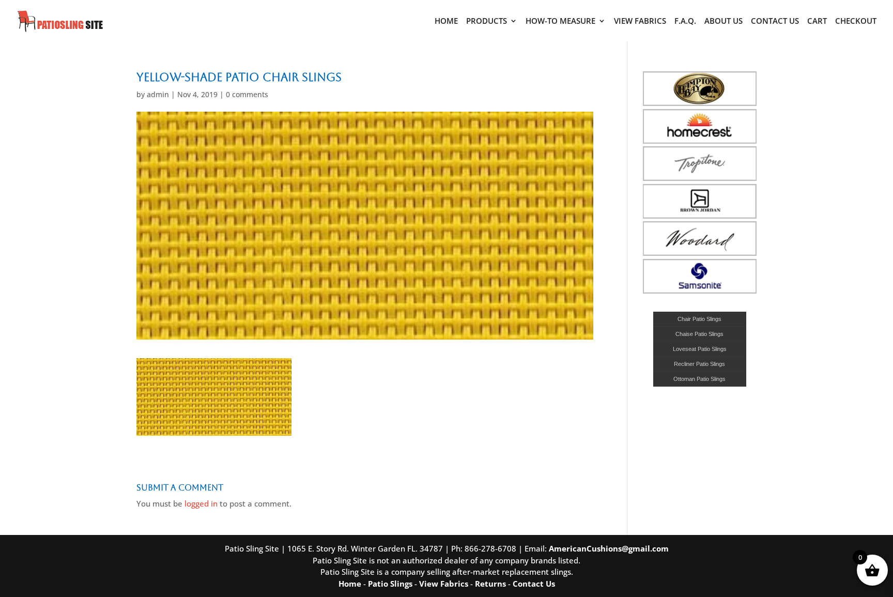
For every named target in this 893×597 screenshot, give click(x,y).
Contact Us (775, 21)
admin (158, 94)
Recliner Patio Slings (699, 364)
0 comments (247, 94)
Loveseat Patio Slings (700, 349)
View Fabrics (640, 21)
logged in (201, 503)
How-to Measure (560, 21)
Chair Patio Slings (699, 319)
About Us (723, 21)
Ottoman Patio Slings (699, 379)
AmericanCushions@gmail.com (609, 548)
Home (446, 21)
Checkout (855, 21)
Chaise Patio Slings (699, 334)
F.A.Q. (685, 21)
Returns (490, 583)
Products (486, 21)
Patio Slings (390, 583)
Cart (817, 21)
